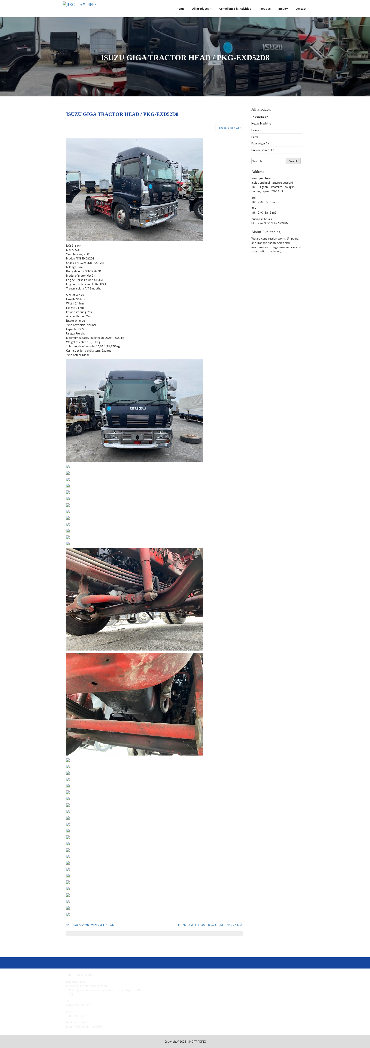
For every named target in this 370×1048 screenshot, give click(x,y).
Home (181, 8)
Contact (300, 8)
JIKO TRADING (197, 1041)
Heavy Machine (261, 123)
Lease (255, 130)
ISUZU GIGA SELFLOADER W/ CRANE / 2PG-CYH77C (210, 924)
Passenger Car (260, 143)
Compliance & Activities (235, 8)
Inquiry (283, 8)
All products (200, 8)
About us (265, 8)
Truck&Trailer (259, 116)
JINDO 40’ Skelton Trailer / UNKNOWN (90, 924)
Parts (254, 136)
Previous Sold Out (229, 127)
